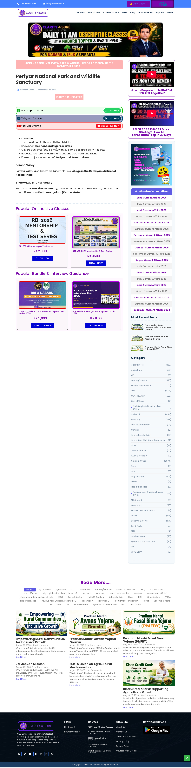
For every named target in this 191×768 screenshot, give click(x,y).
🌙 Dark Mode (137, 3)
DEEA (125, 12)
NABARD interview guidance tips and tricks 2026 (93, 312)
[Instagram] (41, 754)
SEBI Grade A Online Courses (97, 739)
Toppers (160, 12)
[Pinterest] (46, 754)
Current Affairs (111, 12)
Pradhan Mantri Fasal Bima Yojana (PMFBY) (158, 348)
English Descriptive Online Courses (99, 752)
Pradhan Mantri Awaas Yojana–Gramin (156, 338)
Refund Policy (122, 746)
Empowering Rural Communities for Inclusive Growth (158, 327)
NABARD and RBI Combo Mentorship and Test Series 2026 (42, 312)
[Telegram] (35, 754)
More (170, 12)
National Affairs (27, 90)
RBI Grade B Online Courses (100, 727)
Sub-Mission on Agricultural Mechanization (90, 665)
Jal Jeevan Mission (30, 664)
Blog (132, 12)
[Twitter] (25, 754)
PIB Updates (94, 12)
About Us (120, 727)
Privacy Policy (122, 741)
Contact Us (121, 731)
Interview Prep (145, 12)
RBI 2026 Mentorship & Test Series (36, 246)
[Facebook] (19, 754)
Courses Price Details (126, 750)
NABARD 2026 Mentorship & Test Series (92, 251)
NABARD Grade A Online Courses (99, 732)
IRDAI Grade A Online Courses (97, 745)
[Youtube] (30, 754)
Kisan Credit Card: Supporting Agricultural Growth (145, 690)
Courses (80, 12)
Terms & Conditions (126, 736)
